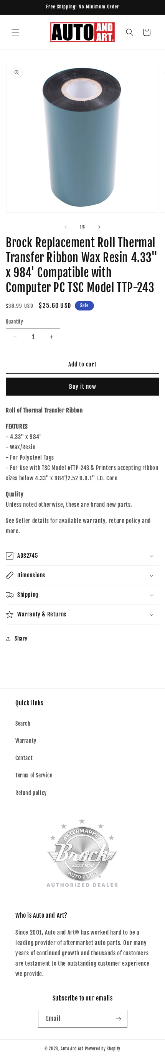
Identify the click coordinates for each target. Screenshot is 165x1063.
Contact (24, 758)
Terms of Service (34, 775)
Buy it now (82, 386)
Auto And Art (72, 1048)
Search (23, 723)
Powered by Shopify (103, 1048)
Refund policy (31, 793)
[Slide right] (99, 227)
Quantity (14, 322)
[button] (15, 32)
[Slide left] (65, 227)
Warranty (25, 741)
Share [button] (21, 638)
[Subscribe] (118, 1019)
